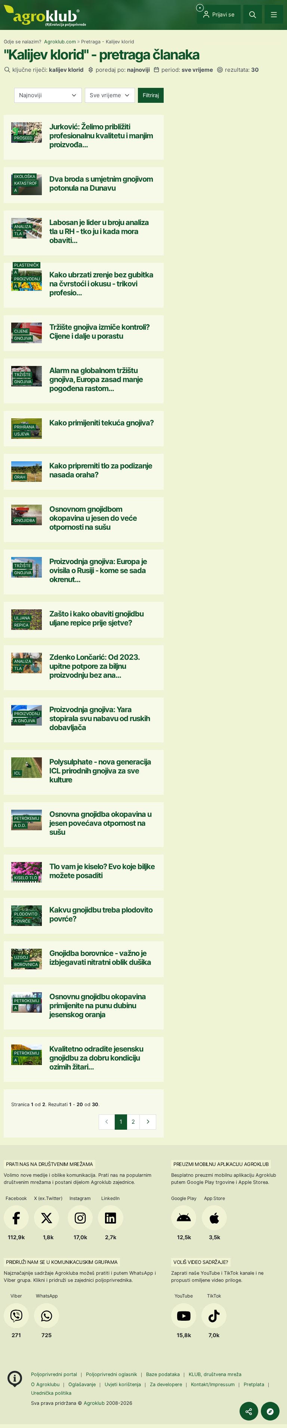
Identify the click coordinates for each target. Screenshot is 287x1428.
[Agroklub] (45, 15)
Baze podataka (163, 1374)
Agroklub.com (60, 41)
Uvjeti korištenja (123, 1384)
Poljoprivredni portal (54, 1374)
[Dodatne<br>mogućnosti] (270, 1411)
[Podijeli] (249, 1411)
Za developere (166, 1384)
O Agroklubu (45, 1384)
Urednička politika (51, 1393)
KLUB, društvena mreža (215, 1374)
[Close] (252, 14)
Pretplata (254, 1384)
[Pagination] (147, 1122)
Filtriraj (151, 95)
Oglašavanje (82, 1384)
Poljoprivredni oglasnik (112, 1374)
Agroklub (94, 1403)
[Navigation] (274, 14)
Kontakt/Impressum (213, 1384)
